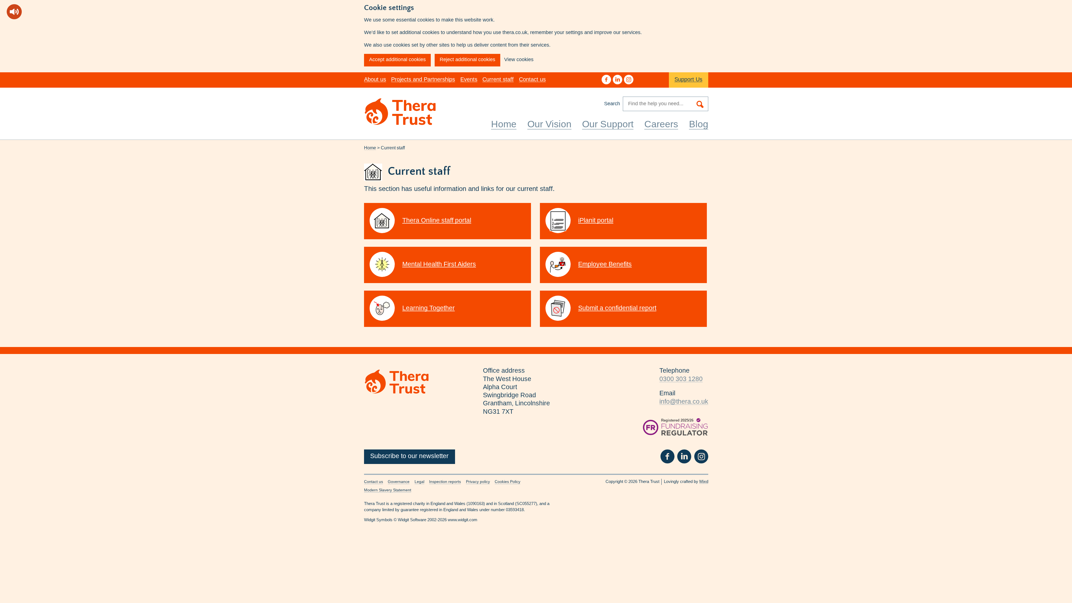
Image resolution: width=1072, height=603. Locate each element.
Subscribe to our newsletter (409, 456)
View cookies (518, 59)
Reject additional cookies (467, 59)
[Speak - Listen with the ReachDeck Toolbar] (14, 11)
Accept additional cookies (397, 59)
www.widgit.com (462, 520)
